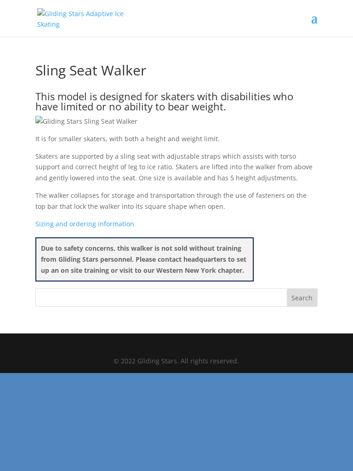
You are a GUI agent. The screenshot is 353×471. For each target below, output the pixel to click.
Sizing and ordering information (84, 223)
